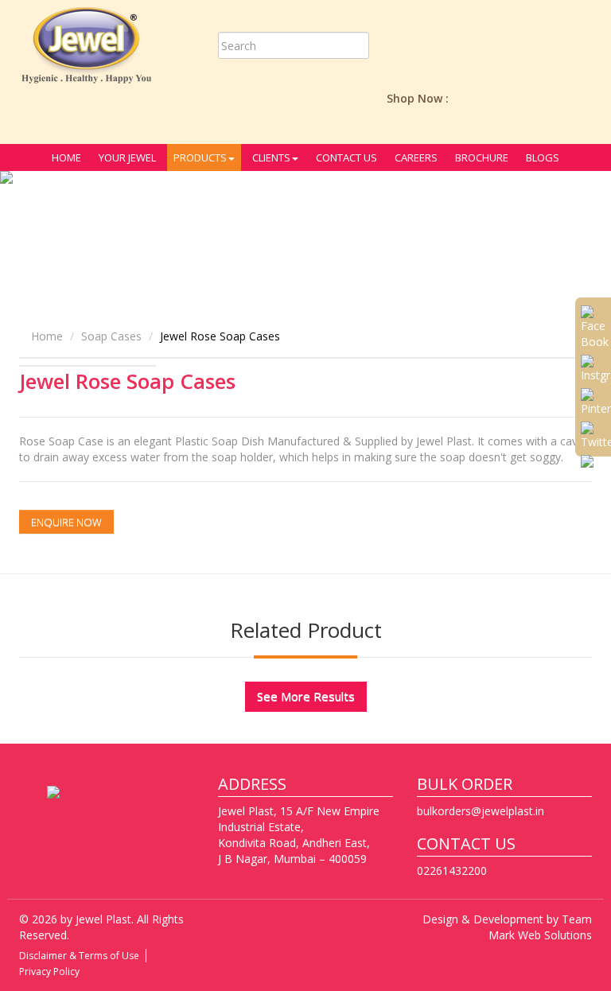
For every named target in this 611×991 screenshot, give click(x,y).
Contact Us (346, 157)
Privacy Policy (49, 971)
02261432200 (452, 870)
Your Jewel (127, 157)
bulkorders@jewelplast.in (480, 810)
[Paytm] (506, 98)
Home (66, 157)
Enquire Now (66, 522)
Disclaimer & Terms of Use (79, 955)
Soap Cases (111, 336)
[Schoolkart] (577, 98)
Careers (416, 157)
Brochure (481, 157)
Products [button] (200, 157)
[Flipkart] (541, 98)
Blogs (542, 157)
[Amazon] (470, 98)
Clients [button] (271, 157)
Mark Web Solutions (540, 934)
